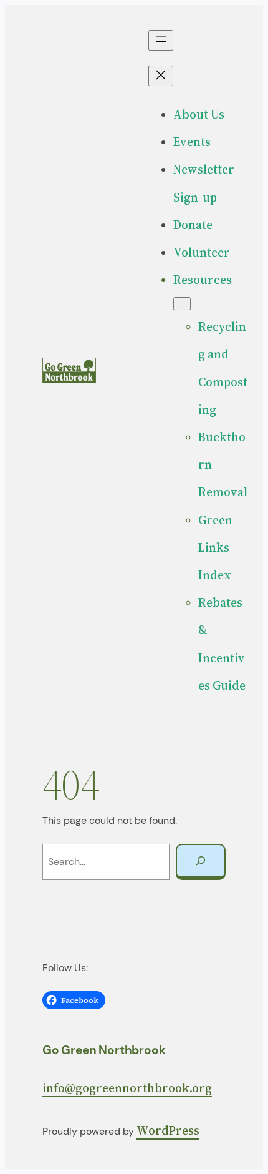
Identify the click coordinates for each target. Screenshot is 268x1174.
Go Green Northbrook (103, 1050)
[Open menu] (160, 40)
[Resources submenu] (182, 303)
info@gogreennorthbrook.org (127, 1088)
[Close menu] (160, 76)
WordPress (167, 1130)
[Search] (201, 862)
